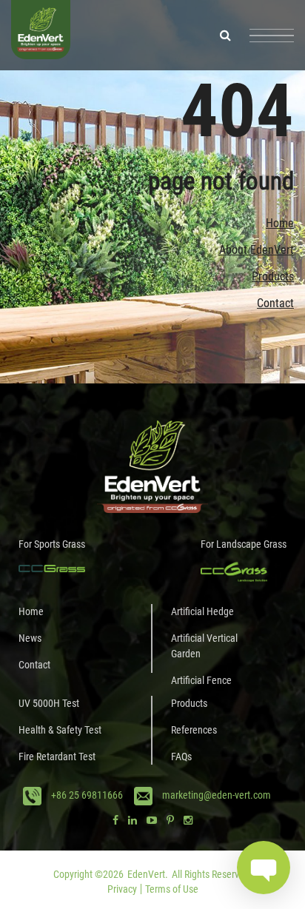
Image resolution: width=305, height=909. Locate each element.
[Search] (225, 35)
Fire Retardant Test (57, 756)
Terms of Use (171, 889)
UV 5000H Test (49, 703)
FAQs (181, 756)
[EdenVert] (40, 35)
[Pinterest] (170, 820)
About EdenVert (256, 250)
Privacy (122, 889)
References (194, 730)
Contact (275, 303)
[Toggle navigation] (271, 35)
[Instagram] (188, 820)
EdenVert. (147, 874)
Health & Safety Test (60, 730)
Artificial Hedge (202, 611)
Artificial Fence (201, 680)
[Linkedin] (132, 820)
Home (280, 223)
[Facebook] (115, 820)
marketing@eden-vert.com (216, 795)
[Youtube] (152, 820)
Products (273, 276)
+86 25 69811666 (87, 795)
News (30, 638)
